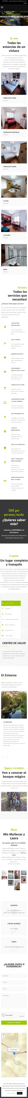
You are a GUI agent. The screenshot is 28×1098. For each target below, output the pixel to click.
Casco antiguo (9, 635)
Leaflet (21, 1076)
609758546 (5, 1)
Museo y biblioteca (10, 625)
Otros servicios (9, 630)
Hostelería (7, 608)
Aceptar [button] (19, 1093)
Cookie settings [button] (11, 1093)
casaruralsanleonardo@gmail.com (18, 1)
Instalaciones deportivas (11, 619)
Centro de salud (9, 603)
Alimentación (8, 614)
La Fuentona (7, 722)
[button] (14, 1053)
